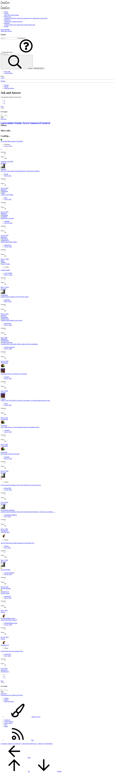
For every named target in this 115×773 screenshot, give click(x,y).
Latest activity (44, 18)
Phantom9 (3, 190)
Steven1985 (7, 488)
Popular (18, 123)
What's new (7, 16)
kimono (6, 546)
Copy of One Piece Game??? (9, 620)
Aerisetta (6, 430)
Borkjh (6, 174)
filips (5, 198)
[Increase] (5, 690)
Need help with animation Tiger (14, 651)
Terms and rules (8, 721)
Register (3, 81)
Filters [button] (4, 125)
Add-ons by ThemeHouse (45, 743)
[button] (26, 52)
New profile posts (34, 18)
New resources (24, 18)
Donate (6, 26)
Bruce (6, 403)
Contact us (7, 720)
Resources (7, 20)
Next (2, 106)
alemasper (7, 300)
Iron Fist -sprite (5, 593)
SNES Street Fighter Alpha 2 (9, 242)
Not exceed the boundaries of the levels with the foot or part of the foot (21, 485)
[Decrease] (7, 690)
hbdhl (2, 260)
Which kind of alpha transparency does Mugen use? (19, 543)
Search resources (17, 21)
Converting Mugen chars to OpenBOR (12, 141)
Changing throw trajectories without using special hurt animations (19, 344)
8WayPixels (7, 323)
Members (7, 23)
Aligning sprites (5, 270)
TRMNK (7, 221)
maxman (6, 377)
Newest (26, 123)
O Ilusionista (4, 363)
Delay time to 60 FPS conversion (10, 454)
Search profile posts (29, 25)
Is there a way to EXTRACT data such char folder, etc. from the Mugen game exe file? (25, 400)
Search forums (15, 15)
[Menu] (1, 5)
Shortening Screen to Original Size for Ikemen (14, 374)
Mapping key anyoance (7, 218)
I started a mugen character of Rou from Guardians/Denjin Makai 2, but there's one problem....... (28, 512)
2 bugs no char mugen (7, 194)
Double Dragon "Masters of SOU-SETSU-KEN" (15, 297)
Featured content (9, 18)
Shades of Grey (35, 717)
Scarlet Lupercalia (9, 347)
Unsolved (46, 123)
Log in (2, 78)
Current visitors (8, 25)
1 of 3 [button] (2, 108)
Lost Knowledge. (6, 569)
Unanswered (35, 123)
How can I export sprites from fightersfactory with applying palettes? (20, 171)
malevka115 (7, 245)
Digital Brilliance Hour (10, 623)
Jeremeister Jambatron (10, 515)
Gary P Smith (8, 273)
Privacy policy (8, 723)
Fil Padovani (4, 530)
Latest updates (7, 123)
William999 (4, 339)
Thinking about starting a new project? (12, 320)
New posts (7, 15)
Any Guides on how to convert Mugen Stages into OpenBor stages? (20, 427)
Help (5, 724)
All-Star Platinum (9, 573)
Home (6, 12)
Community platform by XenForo (19, 743)
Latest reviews (8, 21)
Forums (6, 13)
